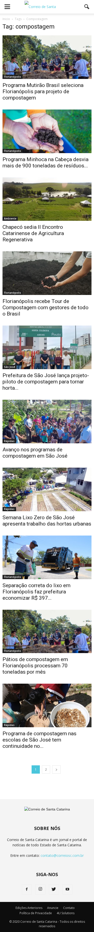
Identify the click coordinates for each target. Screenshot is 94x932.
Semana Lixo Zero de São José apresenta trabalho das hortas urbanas (47, 520)
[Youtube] (67, 889)
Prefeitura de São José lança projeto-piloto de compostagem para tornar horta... (46, 381)
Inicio (6, 19)
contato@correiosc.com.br (62, 855)
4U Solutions (65, 913)
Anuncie (52, 908)
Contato (69, 908)
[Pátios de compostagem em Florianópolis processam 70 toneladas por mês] (47, 631)
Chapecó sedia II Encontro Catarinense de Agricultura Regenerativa (33, 233)
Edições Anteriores (29, 908)
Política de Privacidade (36, 913)
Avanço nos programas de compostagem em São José (35, 453)
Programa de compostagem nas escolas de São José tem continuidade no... (39, 740)
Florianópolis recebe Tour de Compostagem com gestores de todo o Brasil (45, 307)
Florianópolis (12, 76)
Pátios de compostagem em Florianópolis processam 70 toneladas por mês (35, 665)
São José (9, 367)
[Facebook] (27, 889)
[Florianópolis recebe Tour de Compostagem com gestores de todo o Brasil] (47, 273)
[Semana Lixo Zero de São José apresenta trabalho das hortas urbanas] (47, 489)
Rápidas (9, 441)
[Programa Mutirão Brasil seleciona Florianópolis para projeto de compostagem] (47, 57)
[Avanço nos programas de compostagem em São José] (47, 421)
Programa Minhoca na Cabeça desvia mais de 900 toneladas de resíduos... (45, 162)
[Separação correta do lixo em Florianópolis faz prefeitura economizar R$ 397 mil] (47, 557)
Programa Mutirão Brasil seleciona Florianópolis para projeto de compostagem (43, 91)
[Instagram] (40, 889)
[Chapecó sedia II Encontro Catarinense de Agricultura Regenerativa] (47, 199)
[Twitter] (54, 889)
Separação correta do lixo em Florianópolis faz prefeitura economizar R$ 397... (36, 591)
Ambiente (10, 218)
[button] (87, 7)
